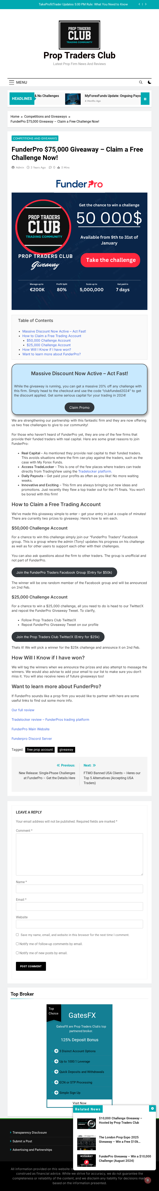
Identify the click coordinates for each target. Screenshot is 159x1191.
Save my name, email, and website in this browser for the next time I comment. (75, 935)
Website (22, 917)
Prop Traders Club (79, 55)
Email (21, 900)
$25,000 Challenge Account (49, 345)
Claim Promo (79, 407)
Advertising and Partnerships (32, 1150)
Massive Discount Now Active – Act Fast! (54, 331)
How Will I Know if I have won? (46, 349)
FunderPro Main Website (30, 729)
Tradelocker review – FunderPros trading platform (50, 719)
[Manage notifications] (148, 1180)
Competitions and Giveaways (35, 138)
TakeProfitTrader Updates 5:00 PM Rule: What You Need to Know (83, 4)
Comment (24, 831)
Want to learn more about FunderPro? (51, 354)
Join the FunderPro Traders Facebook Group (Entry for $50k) (64, 572)
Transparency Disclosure (30, 1132)
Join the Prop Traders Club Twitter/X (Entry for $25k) (58, 637)
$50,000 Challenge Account (49, 340)
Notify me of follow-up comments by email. (51, 944)
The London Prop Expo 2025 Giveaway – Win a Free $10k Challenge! (119, 1141)
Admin (20, 167)
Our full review (23, 710)
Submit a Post (22, 1141)
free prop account (40, 750)
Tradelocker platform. (95, 471)
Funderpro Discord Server (32, 738)
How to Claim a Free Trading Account (51, 336)
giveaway (66, 750)
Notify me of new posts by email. (43, 953)
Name (21, 882)
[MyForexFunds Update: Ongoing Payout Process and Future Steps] (63, 101)
